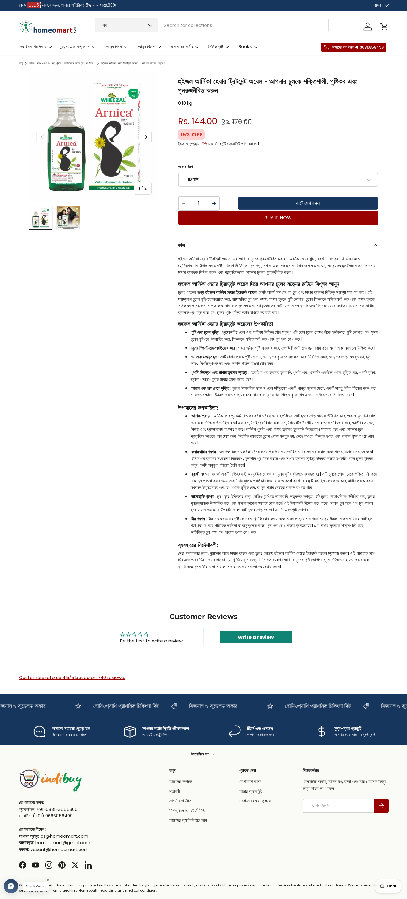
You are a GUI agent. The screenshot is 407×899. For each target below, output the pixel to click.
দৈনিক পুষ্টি (215, 47)
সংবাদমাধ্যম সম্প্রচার (255, 801)
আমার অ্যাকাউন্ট (250, 791)
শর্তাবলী (174, 791)
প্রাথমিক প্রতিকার (33, 47)
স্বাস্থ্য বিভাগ (146, 47)
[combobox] (211, 25)
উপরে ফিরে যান (200, 754)
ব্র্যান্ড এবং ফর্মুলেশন (75, 47)
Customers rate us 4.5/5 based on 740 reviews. (72, 677)
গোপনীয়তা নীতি (180, 801)
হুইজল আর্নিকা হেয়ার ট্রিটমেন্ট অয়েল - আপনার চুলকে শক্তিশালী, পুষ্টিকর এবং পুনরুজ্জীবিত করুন (134, 63)
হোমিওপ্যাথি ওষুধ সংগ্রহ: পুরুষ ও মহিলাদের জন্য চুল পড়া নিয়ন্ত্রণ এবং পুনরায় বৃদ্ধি (62, 63)
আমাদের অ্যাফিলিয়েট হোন (188, 820)
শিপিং (204, 144)
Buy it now (278, 217)
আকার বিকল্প (185, 167)
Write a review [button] (256, 637)
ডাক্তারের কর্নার (181, 47)
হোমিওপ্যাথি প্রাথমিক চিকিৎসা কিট (117, 706)
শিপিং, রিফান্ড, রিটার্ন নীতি (187, 811)
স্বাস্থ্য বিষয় (113, 47)
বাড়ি (21, 63)
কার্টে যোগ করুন (308, 203)
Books (245, 47)
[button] (384, 26)
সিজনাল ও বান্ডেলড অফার (204, 706)
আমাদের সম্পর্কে (180, 781)
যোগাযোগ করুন (250, 781)
